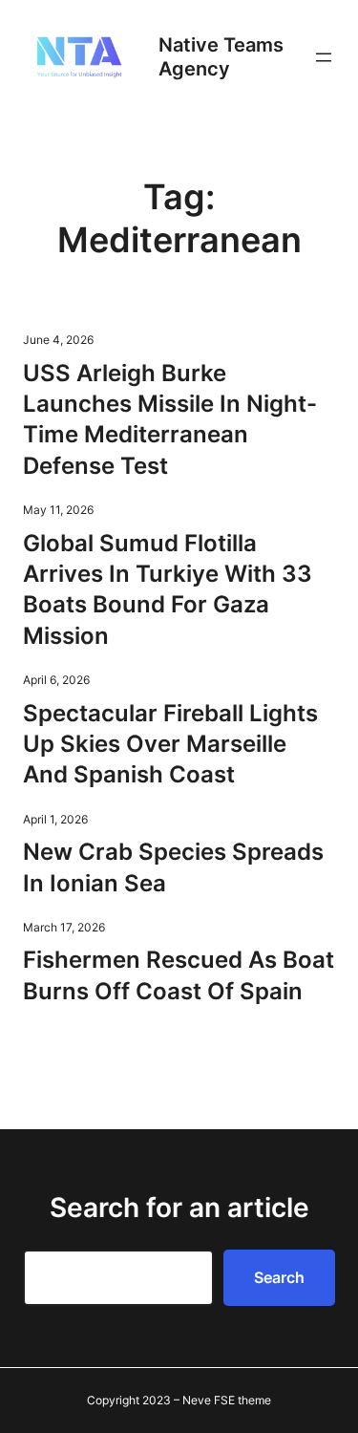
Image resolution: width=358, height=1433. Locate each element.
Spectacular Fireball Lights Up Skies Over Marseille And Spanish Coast (170, 744)
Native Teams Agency (221, 56)
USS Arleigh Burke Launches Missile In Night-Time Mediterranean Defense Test (170, 419)
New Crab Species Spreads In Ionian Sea (173, 867)
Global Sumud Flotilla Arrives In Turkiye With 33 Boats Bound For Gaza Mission (167, 589)
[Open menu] (323, 57)
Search (279, 1277)
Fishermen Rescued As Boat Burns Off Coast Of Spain (178, 975)
